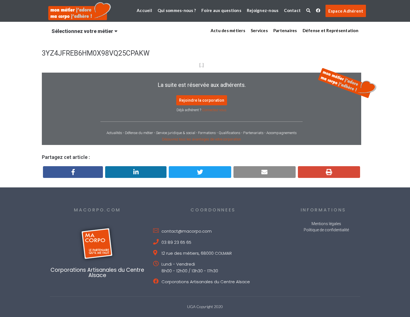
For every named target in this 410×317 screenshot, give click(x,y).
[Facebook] (73, 172)
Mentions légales (326, 223)
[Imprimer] (329, 172)
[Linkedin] (136, 172)
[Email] (264, 172)
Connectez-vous (214, 110)
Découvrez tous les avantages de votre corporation (201, 139)
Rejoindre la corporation (201, 100)
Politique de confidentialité (326, 230)
